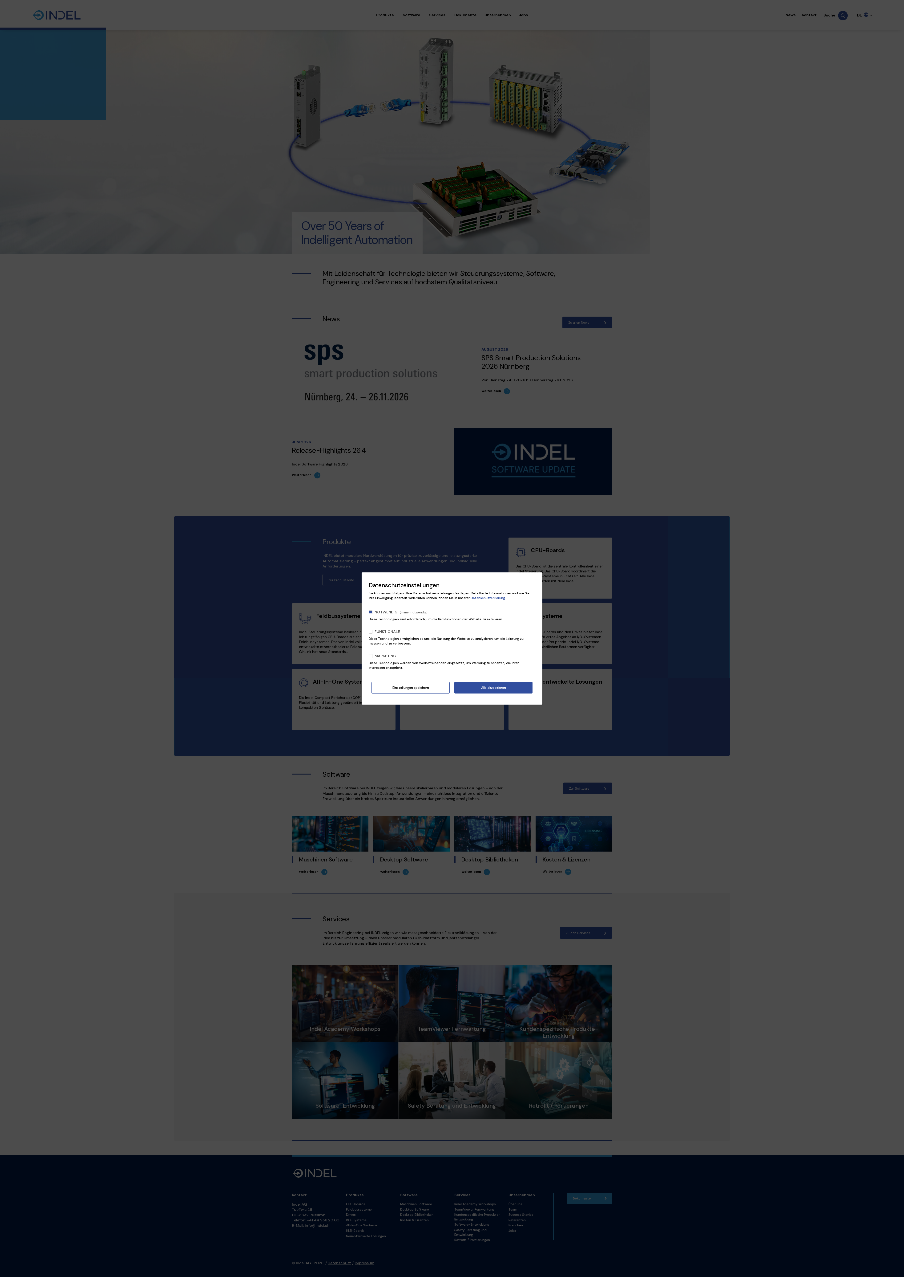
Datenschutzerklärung (488, 598)
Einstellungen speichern (410, 687)
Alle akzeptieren (493, 687)
